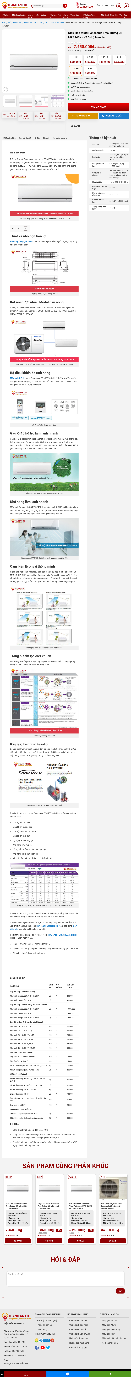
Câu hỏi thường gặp (78, 1347)
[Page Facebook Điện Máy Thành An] (37, 1347)
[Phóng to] (5, 89)
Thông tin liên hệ (44, 1325)
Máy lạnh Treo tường (89, 15)
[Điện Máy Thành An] (15, 5)
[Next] (61, 61)
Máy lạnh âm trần (19, 15)
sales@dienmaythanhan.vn (16, 1363)
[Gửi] (65, 6)
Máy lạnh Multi (55, 15)
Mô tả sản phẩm (9, 138)
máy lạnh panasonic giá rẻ (48, 926)
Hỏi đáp (37, 138)
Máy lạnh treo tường (111, 1329)
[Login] (126, 5)
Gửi (120, 1291)
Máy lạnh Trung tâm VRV (71, 15)
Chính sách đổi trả (77, 1329)
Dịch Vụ (118, 15)
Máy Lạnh (6, 15)
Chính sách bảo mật (78, 1320)
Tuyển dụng (42, 1329)
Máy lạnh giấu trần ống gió (37, 15)
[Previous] (6, 61)
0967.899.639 (85, 6)
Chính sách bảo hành (79, 1325)
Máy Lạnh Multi (31, 22)
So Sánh (75, 126)
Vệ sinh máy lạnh (110, 1343)
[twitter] (48, 1347)
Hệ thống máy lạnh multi (21, 241)
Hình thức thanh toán (79, 1338)
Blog (125, 15)
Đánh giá (46, 138)
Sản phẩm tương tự (60, 138)
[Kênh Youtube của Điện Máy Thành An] (43, 1347)
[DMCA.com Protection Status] (36, 1340)
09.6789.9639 (17, 1351)
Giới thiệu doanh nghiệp (47, 1320)
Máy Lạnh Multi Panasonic (52, 22)
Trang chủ (6, 22)
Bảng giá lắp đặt (25, 138)
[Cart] (118, 5)
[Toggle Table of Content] (24, 228)
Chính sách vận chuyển (79, 1334)
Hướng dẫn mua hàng (79, 1343)
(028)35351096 (19, 1355)
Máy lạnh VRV (108, 1334)
